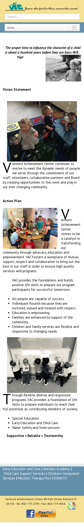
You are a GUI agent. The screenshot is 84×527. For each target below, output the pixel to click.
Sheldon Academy (56, 469)
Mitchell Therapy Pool (34, 478)
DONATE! (60, 478)
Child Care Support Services (24, 473)
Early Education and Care (21, 469)
